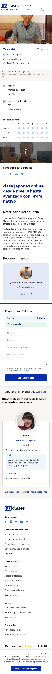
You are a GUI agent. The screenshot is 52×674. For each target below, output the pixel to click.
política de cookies (41, 662)
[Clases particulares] (10, 9)
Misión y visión (11, 585)
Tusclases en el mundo (15, 590)
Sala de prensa (12, 595)
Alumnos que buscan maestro (19, 612)
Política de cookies (13, 534)
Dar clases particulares (15, 607)
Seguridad (9, 553)
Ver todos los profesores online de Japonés (26, 491)
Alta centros (10, 617)
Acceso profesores (13, 575)
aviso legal (14, 370)
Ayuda (7, 566)
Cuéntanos (41, 391)
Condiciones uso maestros (17, 544)
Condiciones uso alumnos (17, 548)
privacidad (25, 370)
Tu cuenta (42, 9)
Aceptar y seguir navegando (26, 668)
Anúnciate (30, 9)
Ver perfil (25, 294)
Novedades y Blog (13, 629)
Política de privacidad (15, 539)
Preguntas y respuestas (16, 634)
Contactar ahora (26, 377)
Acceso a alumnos (13, 580)
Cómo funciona (12, 571)
